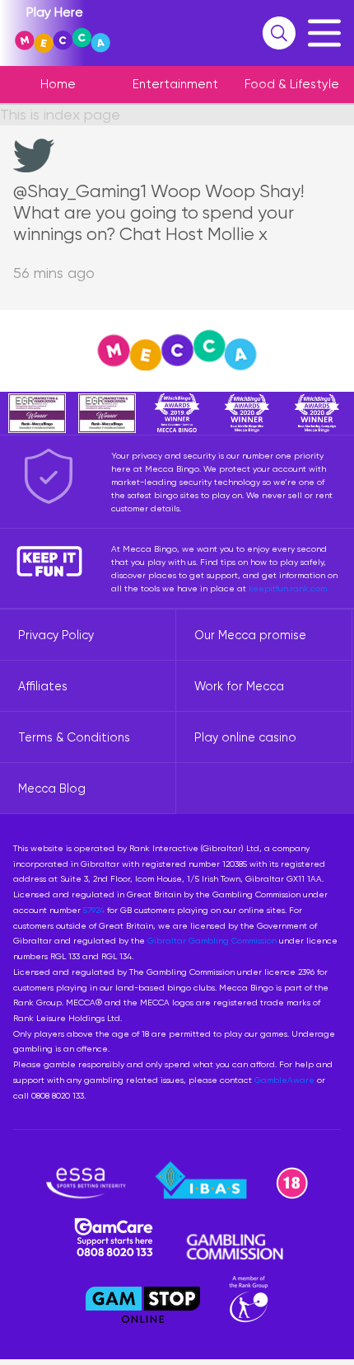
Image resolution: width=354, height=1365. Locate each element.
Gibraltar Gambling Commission (212, 940)
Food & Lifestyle (292, 84)
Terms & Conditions (74, 737)
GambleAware (284, 1080)
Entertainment (175, 84)
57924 (94, 910)
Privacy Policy (56, 635)
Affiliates (43, 686)
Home (58, 84)
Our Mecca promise (250, 635)
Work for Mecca (239, 686)
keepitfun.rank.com (288, 588)
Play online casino (245, 737)
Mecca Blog (52, 788)
